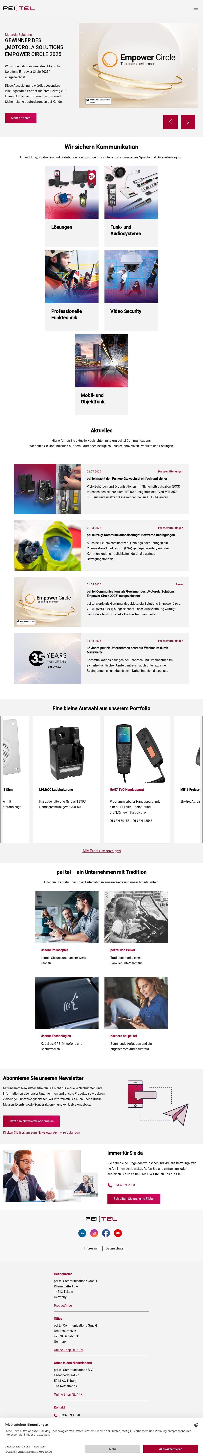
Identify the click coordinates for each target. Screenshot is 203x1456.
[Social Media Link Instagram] (96, 1236)
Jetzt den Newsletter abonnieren (31, 1121)
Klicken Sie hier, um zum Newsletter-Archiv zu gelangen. (41, 1132)
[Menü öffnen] (195, 8)
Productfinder (63, 1306)
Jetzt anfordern (26, 101)
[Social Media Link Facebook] (108, 1236)
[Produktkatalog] (136, 107)
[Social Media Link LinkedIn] (84, 1236)
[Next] (188, 122)
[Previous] (170, 122)
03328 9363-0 (125, 1185)
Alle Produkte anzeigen (101, 851)
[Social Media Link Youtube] (120, 1236)
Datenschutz (114, 1248)
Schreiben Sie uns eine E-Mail (133, 1199)
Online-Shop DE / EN (68, 1350)
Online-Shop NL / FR (68, 1394)
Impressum (92, 1248)
